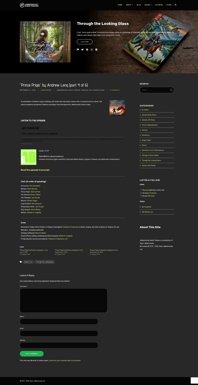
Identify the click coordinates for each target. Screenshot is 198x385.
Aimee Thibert (35, 195)
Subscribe (85, 42)
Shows (147, 5)
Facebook (147, 207)
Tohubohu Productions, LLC (58, 239)
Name (22, 316)
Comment (24, 286)
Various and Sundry (149, 165)
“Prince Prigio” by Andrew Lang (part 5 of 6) (104, 250)
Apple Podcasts (151, 193)
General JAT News (148, 120)
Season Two (28, 262)
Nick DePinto (35, 192)
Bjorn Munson (32, 189)
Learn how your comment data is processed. (65, 360)
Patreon (159, 5)
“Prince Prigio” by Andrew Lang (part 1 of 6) (34, 250)
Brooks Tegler (32, 201)
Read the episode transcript (35, 170)
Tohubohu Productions (71, 227)
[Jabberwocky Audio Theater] (29, 5)
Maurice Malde (40, 233)
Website (22, 340)
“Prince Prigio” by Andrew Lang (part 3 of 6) (69, 250)
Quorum (144, 130)
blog (146, 190)
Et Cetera (145, 110)
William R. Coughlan (34, 213)
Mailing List (148, 212)
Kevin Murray (36, 210)
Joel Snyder (35, 198)
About (128, 5)
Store (168, 5)
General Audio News (149, 115)
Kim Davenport (34, 186)
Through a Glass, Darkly (150, 155)
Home (120, 5)
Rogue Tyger (146, 140)
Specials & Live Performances (153, 150)
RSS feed (151, 196)
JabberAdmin (46, 90)
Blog (139, 5)
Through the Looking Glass (103, 23)
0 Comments (115, 90)
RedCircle (30, 143)
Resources (146, 135)
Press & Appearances (150, 125)
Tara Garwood (36, 204)
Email (22, 328)
